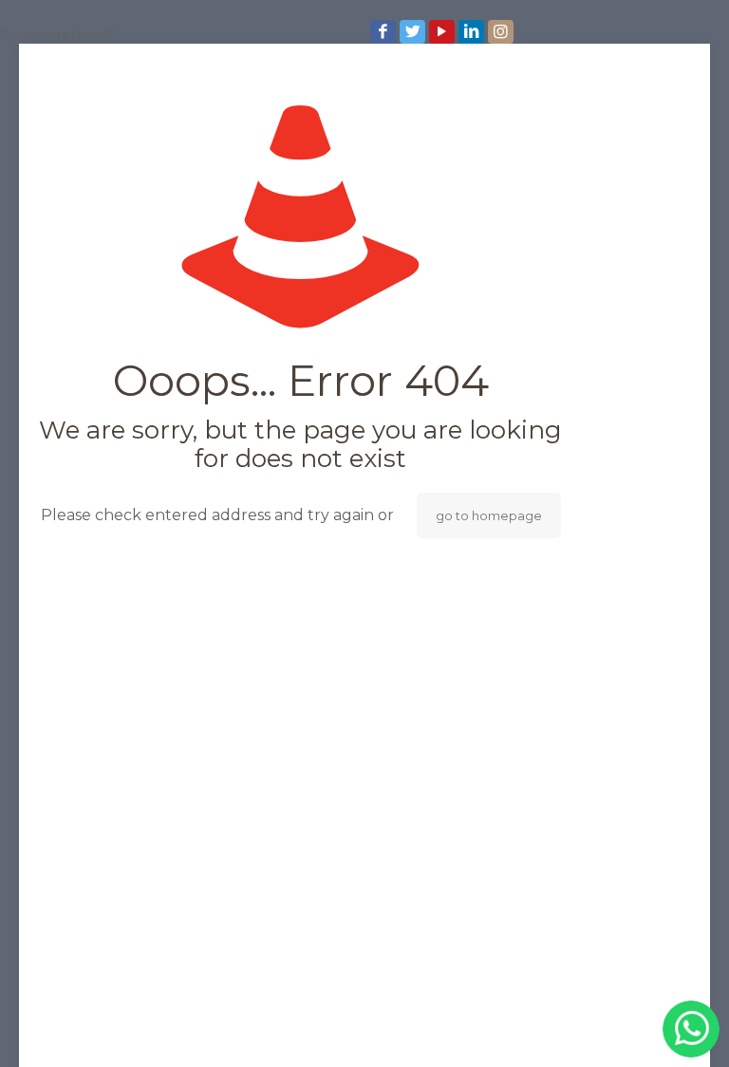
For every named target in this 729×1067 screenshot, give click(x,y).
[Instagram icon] (502, 32)
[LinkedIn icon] (473, 32)
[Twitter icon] (414, 32)
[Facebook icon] (385, 32)
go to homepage (489, 515)
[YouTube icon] (443, 32)
